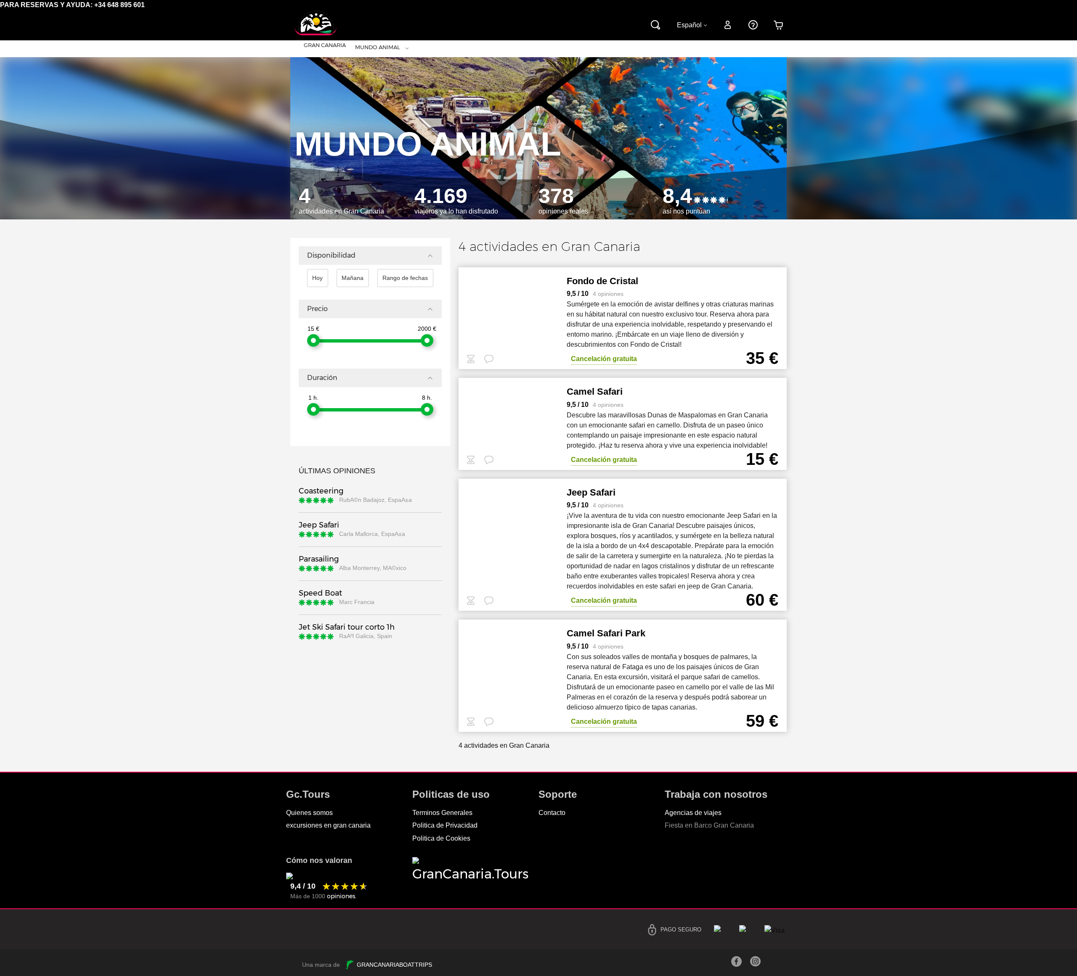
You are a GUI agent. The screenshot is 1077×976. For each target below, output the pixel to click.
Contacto (551, 812)
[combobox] (290, 48)
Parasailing (319, 559)
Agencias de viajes (693, 812)
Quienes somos (309, 812)
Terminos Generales (442, 812)
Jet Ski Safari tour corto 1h (347, 627)
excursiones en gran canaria (328, 825)
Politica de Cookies (441, 838)
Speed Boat (320, 593)
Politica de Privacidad (444, 825)
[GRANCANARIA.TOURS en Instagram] (755, 963)
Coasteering (321, 491)
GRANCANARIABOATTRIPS (393, 964)
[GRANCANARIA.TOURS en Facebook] (736, 963)
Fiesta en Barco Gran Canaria (709, 825)
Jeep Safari (319, 525)
